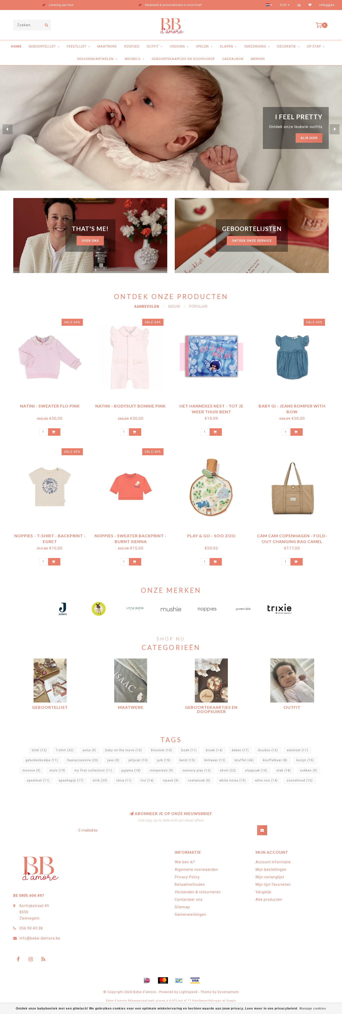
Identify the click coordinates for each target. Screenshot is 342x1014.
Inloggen (326, 5)
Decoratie (286, 46)
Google (231, 1000)
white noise (232, 780)
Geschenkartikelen (95, 59)
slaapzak (256, 770)
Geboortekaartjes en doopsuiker (183, 59)
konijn (305, 760)
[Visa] (195, 980)
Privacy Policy (187, 877)
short (228, 770)
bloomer (161, 750)
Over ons (90, 240)
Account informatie (273, 862)
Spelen (202, 46)
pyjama (131, 770)
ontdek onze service (252, 240)
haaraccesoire (82, 760)
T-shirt (65, 750)
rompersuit (161, 770)
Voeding (177, 46)
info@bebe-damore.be (40, 938)
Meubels (133, 59)
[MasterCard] (163, 980)
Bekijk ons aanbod (299, 133)
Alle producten (269, 900)
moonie (32, 770)
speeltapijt (71, 780)
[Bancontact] (179, 980)
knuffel (244, 760)
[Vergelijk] (299, 5)
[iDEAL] (147, 980)
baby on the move (123, 750)
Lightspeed (188, 992)
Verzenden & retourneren (198, 892)
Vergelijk (263, 892)
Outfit (153, 46)
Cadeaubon (233, 59)
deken (240, 750)
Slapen (226, 46)
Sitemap (182, 907)
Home (16, 46)
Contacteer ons (189, 900)
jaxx (113, 760)
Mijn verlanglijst (270, 877)
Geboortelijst (42, 46)
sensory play (196, 770)
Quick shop (52, 404)
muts (57, 770)
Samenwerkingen (190, 914)
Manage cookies (312, 1008)
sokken (308, 770)
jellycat (138, 760)
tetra (124, 780)
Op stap (314, 46)
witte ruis (266, 780)
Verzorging (255, 46)
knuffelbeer (275, 760)
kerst (187, 760)
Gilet (39, 750)
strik (100, 780)
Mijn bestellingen (271, 870)
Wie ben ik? (185, 862)
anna (89, 750)
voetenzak (199, 780)
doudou (268, 750)
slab (283, 770)
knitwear (215, 760)
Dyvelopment (228, 992)
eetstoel (297, 750)
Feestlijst (76, 46)
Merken (258, 59)
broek (214, 750)
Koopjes (131, 46)
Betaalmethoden (190, 884)
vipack (171, 780)
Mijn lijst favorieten (273, 884)
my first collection (93, 770)
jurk (163, 760)
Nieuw (174, 306)
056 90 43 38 (31, 928)
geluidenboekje (42, 760)
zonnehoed (300, 780)
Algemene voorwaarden (196, 870)
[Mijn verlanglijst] (310, 5)
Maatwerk (107, 46)
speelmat (38, 780)
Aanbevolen (146, 306)
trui (147, 780)
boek (189, 750)
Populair (198, 306)
